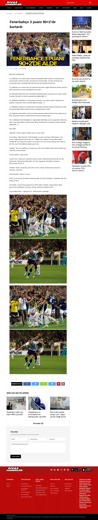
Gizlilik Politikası (11, 515)
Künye (8, 484)
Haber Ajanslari (54, 493)
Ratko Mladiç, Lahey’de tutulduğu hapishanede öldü (81, 57)
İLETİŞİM (89, 8)
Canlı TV (52, 484)
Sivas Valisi (38, 485)
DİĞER (75, 8)
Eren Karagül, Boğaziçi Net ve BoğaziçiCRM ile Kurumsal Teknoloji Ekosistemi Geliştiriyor (81, 146)
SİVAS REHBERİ (66, 8)
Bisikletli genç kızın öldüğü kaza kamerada (81, 101)
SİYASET (41, 8)
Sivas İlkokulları (25, 494)
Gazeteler (52, 486)
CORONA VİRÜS (18, 8)
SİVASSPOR (49, 8)
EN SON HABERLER (31, 8)
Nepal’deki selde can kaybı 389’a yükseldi (15, 413)
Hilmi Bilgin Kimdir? (40, 490)
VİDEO (57, 8)
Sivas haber (82, 493)
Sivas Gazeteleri (54, 488)
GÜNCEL (9, 8)
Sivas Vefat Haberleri (26, 486)
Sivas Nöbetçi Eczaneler (24, 489)
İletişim (8, 486)
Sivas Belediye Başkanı (41, 488)
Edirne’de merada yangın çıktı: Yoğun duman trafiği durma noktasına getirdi (58, 415)
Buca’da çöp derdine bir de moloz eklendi (81, 80)
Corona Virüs (68, 486)
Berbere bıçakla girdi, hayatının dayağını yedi (81, 122)
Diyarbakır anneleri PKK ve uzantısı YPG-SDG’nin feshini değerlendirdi (81, 169)
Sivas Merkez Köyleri (26, 497)
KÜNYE (81, 8)
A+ (63, 68)
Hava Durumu (68, 484)
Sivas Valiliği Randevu (41, 495)
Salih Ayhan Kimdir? (41, 492)
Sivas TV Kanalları (54, 490)
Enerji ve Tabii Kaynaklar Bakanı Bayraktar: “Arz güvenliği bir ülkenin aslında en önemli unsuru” (81, 36)
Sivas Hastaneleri (25, 492)
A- (66, 68)
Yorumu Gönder (16, 456)
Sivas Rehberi (24, 484)
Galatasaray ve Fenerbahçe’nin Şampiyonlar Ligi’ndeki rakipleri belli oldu (37, 415)
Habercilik (67, 488)
